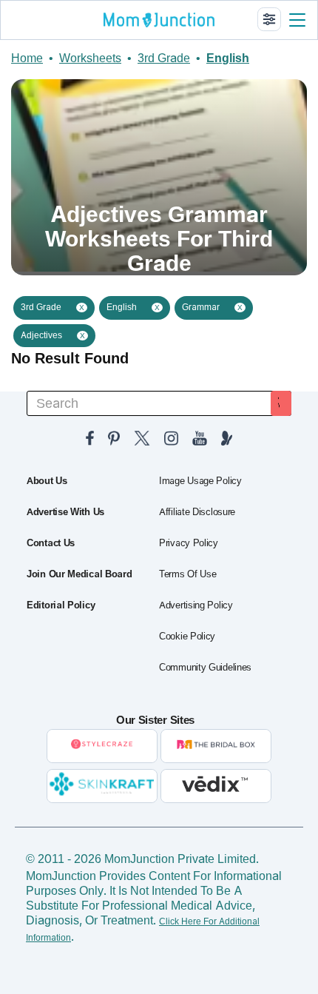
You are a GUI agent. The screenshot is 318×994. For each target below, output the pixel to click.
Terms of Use (187, 574)
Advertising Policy (196, 605)
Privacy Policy (188, 543)
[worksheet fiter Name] (269, 19)
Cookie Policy (187, 636)
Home (27, 58)
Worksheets (90, 58)
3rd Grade (164, 58)
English (227, 58)
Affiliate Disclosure (197, 512)
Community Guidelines (205, 667)
